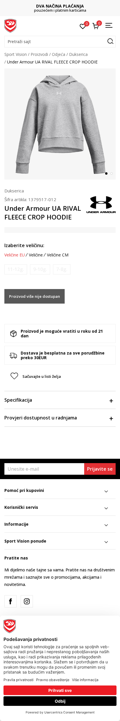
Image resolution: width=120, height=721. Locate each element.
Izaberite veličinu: (24, 245)
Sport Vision (15, 54)
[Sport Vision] (10, 25)
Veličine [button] (36, 255)
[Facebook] (10, 601)
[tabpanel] (60, 124)
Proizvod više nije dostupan (34, 296)
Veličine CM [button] (57, 255)
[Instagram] (27, 601)
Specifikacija (18, 400)
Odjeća (58, 54)
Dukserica (78, 54)
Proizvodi (39, 54)
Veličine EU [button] (14, 255)
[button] (60, 41)
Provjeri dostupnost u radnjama (40, 417)
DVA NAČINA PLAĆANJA (60, 6)
